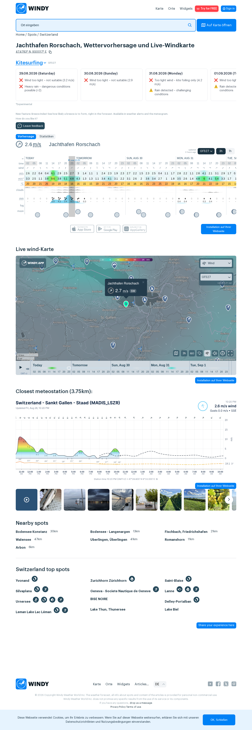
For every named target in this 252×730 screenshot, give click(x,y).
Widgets (186, 8)
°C (22, 183)
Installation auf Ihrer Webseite (218, 229)
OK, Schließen (219, 719)
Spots (32, 34)
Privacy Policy (118, 707)
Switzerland (49, 34)
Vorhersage (26, 136)
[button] (50, 52)
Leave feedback (33, 125)
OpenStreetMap (215, 359)
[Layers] (176, 353)
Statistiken (47, 136)
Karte (159, 8)
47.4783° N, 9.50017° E (31, 51)
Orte (171, 8)
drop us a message (141, 703)
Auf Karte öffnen (219, 25)
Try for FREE (209, 8)
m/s (37, 144)
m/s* (21, 178)
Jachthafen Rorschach (74, 144)
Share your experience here (216, 625)
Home (20, 34)
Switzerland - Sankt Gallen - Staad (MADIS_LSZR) (68, 402)
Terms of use (133, 707)
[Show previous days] (27, 369)
